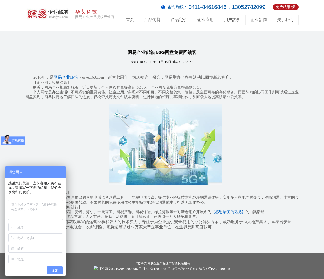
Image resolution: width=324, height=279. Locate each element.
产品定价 (179, 19)
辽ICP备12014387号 (157, 269)
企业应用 (205, 19)
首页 (130, 19)
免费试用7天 (286, 7)
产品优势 (152, 19)
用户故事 (232, 19)
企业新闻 (259, 19)
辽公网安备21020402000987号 (120, 269)
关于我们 (285, 19)
